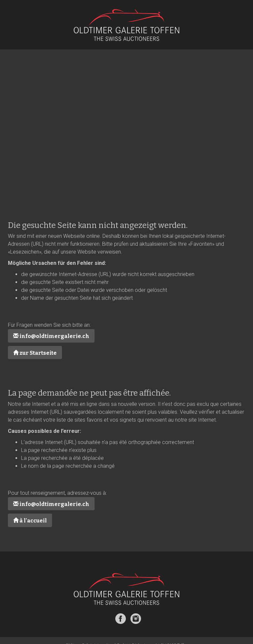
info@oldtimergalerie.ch (53, 336)
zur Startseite (37, 353)
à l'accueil (32, 521)
